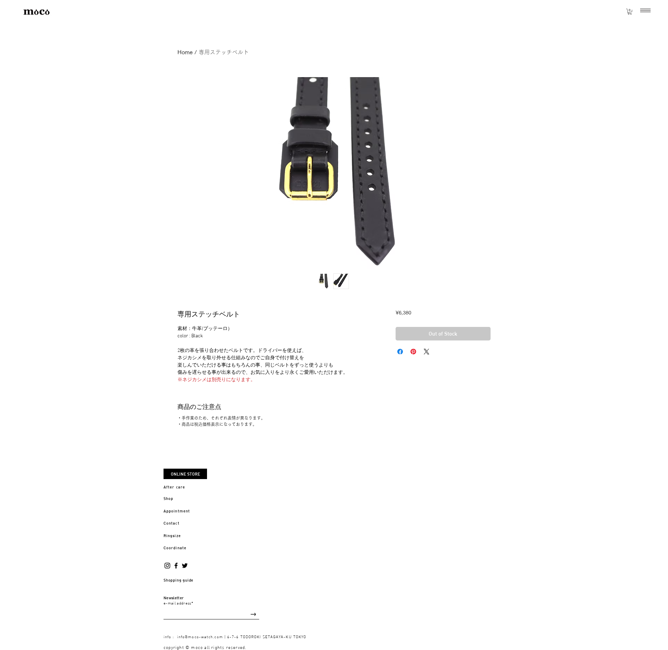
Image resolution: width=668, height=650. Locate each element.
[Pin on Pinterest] (413, 351)
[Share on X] (426, 351)
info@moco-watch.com (200, 636)
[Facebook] (176, 565)
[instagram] (167, 565)
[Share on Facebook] (400, 351)
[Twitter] (185, 565)
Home (185, 52)
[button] (645, 10)
